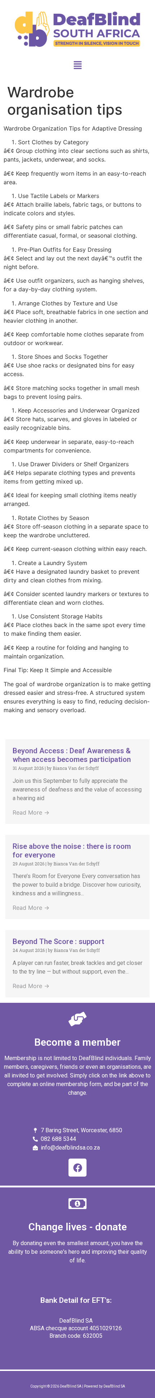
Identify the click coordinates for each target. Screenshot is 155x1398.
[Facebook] (77, 1168)
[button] (77, 66)
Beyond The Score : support (58, 941)
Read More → (31, 812)
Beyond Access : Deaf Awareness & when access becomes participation (72, 755)
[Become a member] (77, 1019)
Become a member (77, 1042)
